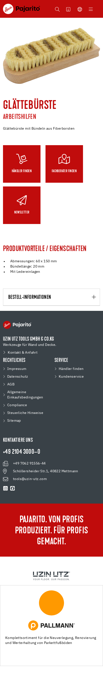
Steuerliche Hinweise (25, 413)
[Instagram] (5, 488)
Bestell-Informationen (29, 297)
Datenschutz (17, 376)
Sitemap (14, 420)
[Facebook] (12, 488)
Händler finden (71, 369)
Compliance (17, 405)
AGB (10, 384)
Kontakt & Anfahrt (23, 352)
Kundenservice (71, 376)
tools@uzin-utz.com (30, 479)
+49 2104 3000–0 (21, 452)
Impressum (16, 369)
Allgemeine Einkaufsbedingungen (25, 394)
